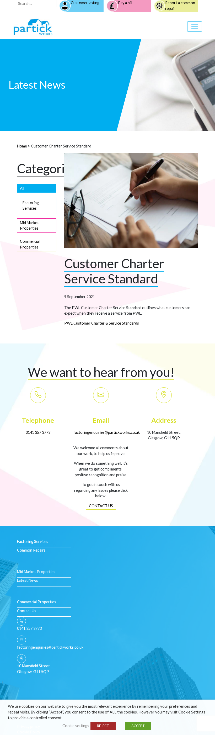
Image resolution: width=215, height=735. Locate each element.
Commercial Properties (30, 244)
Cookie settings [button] (75, 725)
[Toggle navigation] (194, 26)
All (22, 188)
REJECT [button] (103, 726)
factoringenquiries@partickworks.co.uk (106, 432)
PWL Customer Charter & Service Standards (101, 323)
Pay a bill (125, 3)
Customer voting (85, 3)
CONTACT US (101, 506)
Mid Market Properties (29, 225)
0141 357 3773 (38, 432)
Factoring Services (31, 205)
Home (22, 146)
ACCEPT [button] (138, 726)
